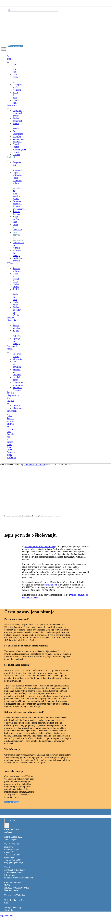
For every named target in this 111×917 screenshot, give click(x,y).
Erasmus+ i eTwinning (14, 895)
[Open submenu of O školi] (8, 62)
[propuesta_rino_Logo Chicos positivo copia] (33, 11)
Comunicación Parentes (35, 464)
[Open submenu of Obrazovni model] (8, 352)
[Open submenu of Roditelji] (8, 160)
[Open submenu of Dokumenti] (8, 108)
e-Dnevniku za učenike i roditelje (40, 546)
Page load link (6, 915)
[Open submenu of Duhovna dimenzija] (8, 323)
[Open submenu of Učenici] (8, 266)
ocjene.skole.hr (50, 584)
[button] (19, 619)
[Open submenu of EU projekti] (8, 403)
